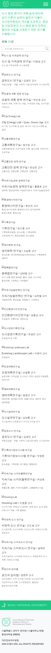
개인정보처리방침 (10, 640)
